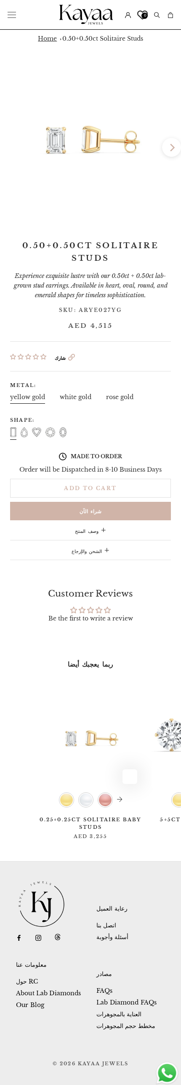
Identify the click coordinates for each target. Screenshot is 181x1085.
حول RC (27, 981)
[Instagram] (38, 937)
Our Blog (30, 1005)
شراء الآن (90, 511)
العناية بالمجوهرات (118, 1014)
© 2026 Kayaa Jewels (91, 1064)
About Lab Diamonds (48, 993)
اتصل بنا (106, 925)
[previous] (9, 147)
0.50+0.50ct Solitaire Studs (102, 38)
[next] (171, 147)
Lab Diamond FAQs (126, 1002)
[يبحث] (157, 14)
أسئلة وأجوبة (112, 937)
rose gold (119, 397)
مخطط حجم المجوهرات (125, 1026)
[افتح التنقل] (12, 14)
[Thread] (58, 937)
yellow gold (27, 397)
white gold (75, 397)
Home (47, 38)
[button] (28, 357)
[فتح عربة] (170, 14)
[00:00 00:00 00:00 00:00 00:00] (90, 138)
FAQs (104, 990)
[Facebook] (19, 937)
